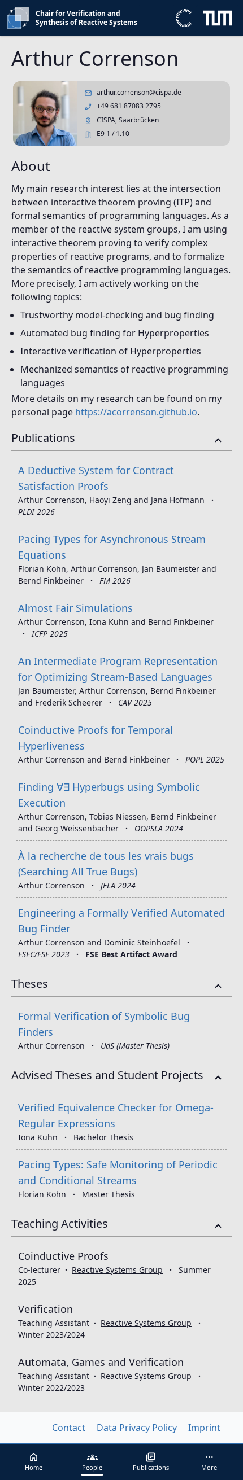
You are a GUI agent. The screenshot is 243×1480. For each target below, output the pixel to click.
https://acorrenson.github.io (136, 412)
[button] (209, 1462)
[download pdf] (220, 604)
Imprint (204, 1427)
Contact (68, 1427)
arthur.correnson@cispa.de (139, 92)
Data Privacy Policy (137, 1427)
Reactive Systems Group (117, 1269)
